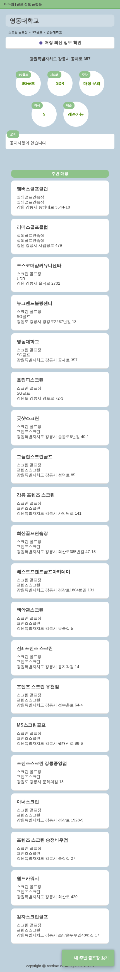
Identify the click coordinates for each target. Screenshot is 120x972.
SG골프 (23, 74)
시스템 (54, 74)
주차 (85, 74)
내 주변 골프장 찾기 (91, 957)
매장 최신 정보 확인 (63, 42)
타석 (37, 105)
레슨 (69, 105)
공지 (13, 134)
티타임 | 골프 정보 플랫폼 (23, 4)
